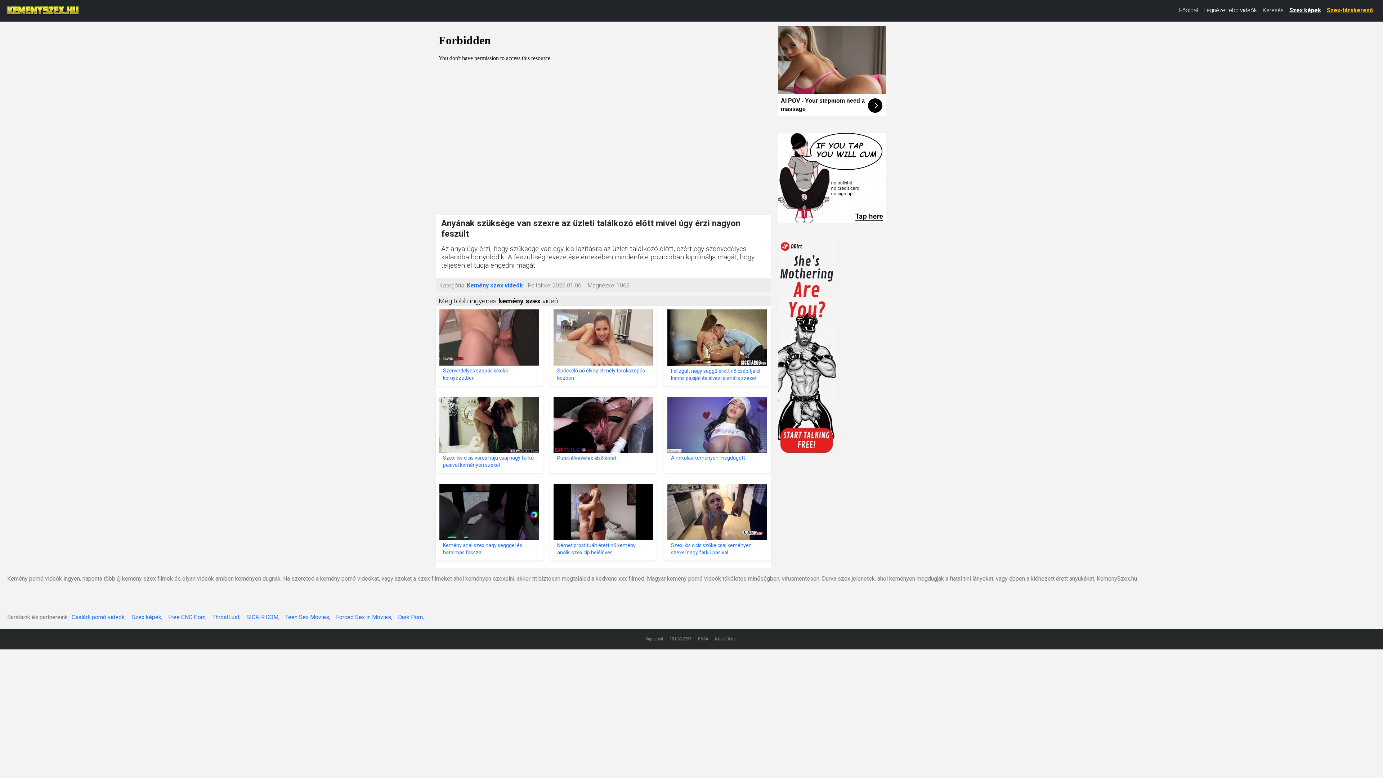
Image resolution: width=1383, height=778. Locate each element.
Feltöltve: (539, 285)
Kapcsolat (654, 638)
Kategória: (452, 285)
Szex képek (1305, 10)
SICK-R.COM (262, 617)
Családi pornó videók (98, 617)
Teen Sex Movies (307, 617)
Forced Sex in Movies (363, 617)
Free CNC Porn (187, 617)
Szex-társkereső (1350, 10)
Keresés (1273, 10)
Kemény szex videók (495, 285)
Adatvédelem (726, 638)
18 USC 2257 (681, 638)
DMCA (703, 638)
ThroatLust (226, 617)
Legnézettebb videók (1230, 10)
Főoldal (1188, 10)
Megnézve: (601, 285)
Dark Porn (410, 617)
